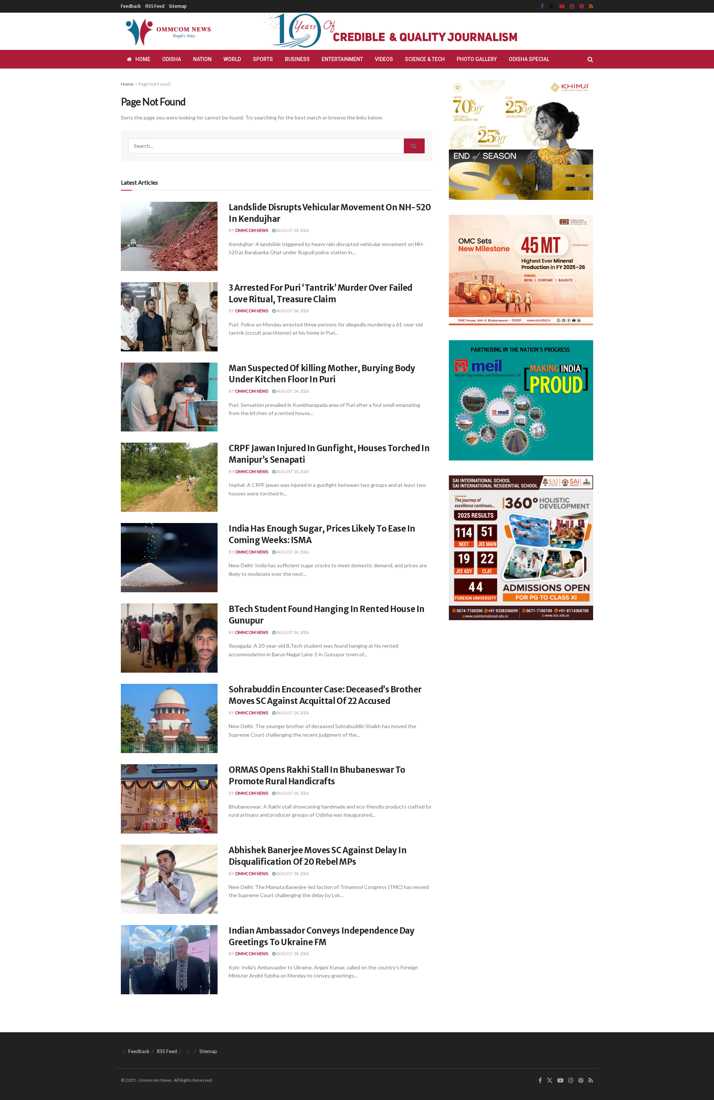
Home (142, 59)
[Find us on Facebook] (542, 6)
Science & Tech (425, 59)
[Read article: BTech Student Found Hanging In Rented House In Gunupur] (169, 638)
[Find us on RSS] (591, 6)
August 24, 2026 (292, 230)
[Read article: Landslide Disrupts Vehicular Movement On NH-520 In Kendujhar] (169, 236)
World (232, 59)
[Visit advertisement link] (408, 31)
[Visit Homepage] (167, 31)
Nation (202, 59)
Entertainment (342, 59)
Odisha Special (529, 59)
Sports (263, 59)
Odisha (171, 59)
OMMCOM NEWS (251, 230)
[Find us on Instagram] (572, 6)
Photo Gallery (477, 59)
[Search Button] (590, 59)
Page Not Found (154, 84)
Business (297, 59)
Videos (384, 59)
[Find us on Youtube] (562, 6)
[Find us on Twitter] (551, 6)
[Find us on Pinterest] (581, 6)
